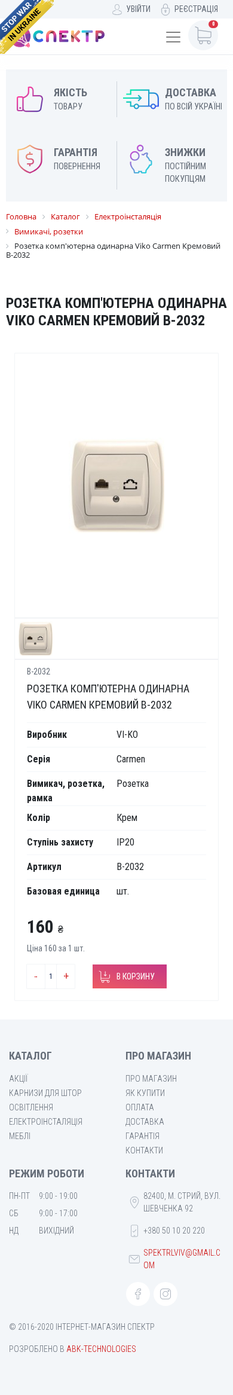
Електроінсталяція (45, 1122)
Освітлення (31, 1107)
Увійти (138, 9)
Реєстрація (196, 9)
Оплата (139, 1107)
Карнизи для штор (45, 1093)
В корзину (135, 976)
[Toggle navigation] (173, 37)
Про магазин (151, 1078)
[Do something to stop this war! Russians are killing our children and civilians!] (27, 27)
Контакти (144, 1150)
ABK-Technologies (101, 1349)
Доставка (144, 1122)
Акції (18, 1078)
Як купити (145, 1093)
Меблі (19, 1136)
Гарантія (142, 1136)
